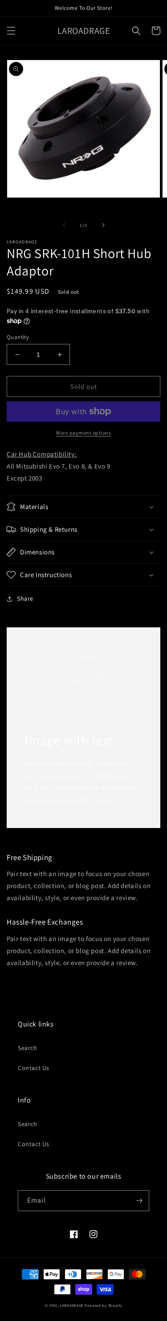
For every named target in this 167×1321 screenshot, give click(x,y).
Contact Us (33, 1068)
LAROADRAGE (71, 1305)
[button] (11, 30)
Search (27, 1048)
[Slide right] (103, 225)
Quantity (18, 337)
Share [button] (25, 598)
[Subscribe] (139, 1200)
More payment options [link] (83, 432)
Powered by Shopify (103, 1305)
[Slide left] (64, 225)
